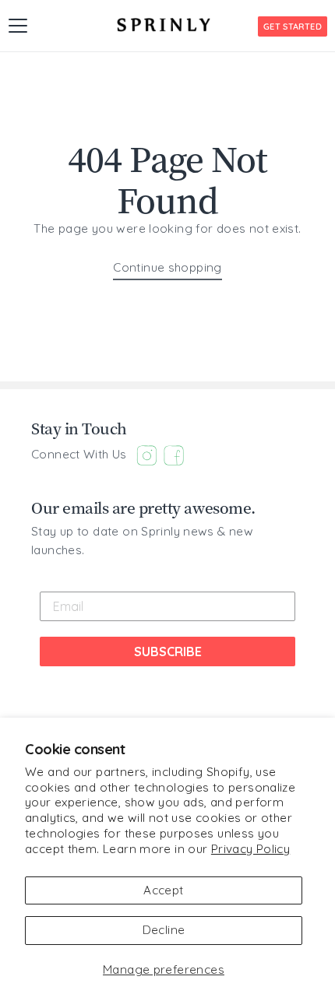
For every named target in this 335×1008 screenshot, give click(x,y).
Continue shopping (167, 267)
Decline (164, 929)
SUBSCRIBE (168, 651)
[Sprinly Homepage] (163, 25)
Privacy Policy (250, 848)
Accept (163, 890)
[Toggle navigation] (18, 25)
